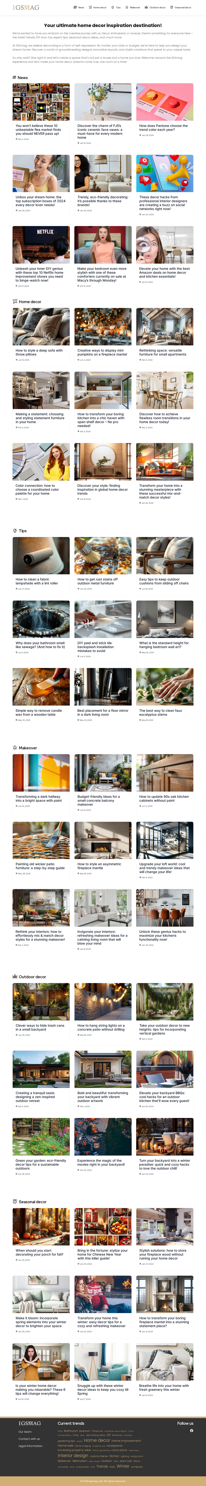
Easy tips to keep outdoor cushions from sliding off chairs (164, 581)
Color (131, 1431)
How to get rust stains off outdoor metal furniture (98, 581)
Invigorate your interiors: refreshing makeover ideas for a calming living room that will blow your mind (102, 937)
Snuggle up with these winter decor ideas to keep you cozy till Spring (102, 1389)
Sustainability (82, 1467)
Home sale (65, 1446)
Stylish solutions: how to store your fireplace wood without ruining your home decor (162, 1254)
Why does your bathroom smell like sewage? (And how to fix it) (40, 645)
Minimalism (80, 1461)
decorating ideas (95, 1435)
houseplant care (98, 1446)
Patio (116, 1461)
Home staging (83, 1445)
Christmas (97, 1431)
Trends (102, 1466)
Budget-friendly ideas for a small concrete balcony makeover (99, 800)
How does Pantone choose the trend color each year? (163, 128)
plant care (126, 1461)
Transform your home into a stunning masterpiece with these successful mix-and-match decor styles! (160, 491)
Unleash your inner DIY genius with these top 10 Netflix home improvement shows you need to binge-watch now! (39, 274)
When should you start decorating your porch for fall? (39, 1252)
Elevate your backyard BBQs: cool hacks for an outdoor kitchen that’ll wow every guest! (164, 1097)
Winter (123, 1466)
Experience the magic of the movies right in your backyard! (101, 1162)
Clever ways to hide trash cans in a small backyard (40, 1027)
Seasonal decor (182, 7)
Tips (118, 7)
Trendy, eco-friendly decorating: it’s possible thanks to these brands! (103, 201)
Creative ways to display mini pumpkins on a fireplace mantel (102, 352)
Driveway (117, 1435)
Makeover (135, 7)
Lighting (125, 1456)
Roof (72, 1467)
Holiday (79, 1441)
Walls (112, 1466)
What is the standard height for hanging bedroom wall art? (164, 645)
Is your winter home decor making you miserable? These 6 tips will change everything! (40, 1389)
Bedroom (84, 1431)
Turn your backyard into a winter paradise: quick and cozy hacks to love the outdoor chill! (164, 1164)
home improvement (126, 1441)
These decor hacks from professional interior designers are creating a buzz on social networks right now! (163, 203)
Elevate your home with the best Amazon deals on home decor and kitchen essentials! (164, 272)
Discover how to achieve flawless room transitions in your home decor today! (164, 418)
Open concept (94, 1461)
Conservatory (64, 1435)
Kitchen (114, 1456)
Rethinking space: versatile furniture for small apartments (162, 352)
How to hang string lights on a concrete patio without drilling (101, 1027)
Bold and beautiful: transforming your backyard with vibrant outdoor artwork (103, 1097)
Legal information (30, 1446)
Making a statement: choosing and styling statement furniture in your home (40, 418)
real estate (63, 1467)
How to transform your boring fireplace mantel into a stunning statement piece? (164, 1322)
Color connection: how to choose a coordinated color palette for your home (37, 489)
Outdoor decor (157, 7)
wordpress (137, 1466)
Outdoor (106, 1461)
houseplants (115, 1446)
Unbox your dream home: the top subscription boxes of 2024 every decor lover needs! (40, 201)
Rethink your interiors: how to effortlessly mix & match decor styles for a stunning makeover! (40, 935)
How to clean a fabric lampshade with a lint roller (37, 581)
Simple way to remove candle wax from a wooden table (39, 712)
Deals (82, 1435)
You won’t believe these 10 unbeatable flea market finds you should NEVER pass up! (38, 130)
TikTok (92, 1467)
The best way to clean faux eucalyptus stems (160, 712)
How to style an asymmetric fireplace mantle (99, 866)
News (81, 7)
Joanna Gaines (99, 1456)
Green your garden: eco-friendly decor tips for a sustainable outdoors (41, 1164)
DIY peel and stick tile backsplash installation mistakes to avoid (96, 647)
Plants (137, 1461)
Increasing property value (74, 1450)
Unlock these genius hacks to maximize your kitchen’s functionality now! (162, 935)
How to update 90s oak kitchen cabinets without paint (164, 798)
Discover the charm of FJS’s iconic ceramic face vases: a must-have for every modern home (100, 131)
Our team (25, 1432)
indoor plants (119, 1450)
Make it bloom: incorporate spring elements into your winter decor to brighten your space (41, 1322)
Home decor (99, 7)
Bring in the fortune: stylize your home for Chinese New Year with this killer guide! (103, 1254)
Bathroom (71, 1431)
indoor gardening (101, 1450)
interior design (73, 1455)
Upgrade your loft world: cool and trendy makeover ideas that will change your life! (164, 868)
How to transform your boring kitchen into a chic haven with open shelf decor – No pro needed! (101, 420)
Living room (137, 1456)
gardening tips (66, 1441)
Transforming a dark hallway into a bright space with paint (39, 798)
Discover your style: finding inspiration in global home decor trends (102, 489)
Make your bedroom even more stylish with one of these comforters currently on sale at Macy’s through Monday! (102, 274)
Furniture (128, 1435)
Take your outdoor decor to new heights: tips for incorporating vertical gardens (164, 1029)
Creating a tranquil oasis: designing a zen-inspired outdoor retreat (35, 1097)
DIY (109, 1435)
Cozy (76, 1435)
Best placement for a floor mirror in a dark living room (102, 712)
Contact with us (29, 1439)
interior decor (134, 1450)
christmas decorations (116, 1431)
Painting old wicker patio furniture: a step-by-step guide (40, 866)
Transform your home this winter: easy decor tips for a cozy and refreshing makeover (101, 1322)
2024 (60, 1431)
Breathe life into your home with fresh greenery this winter (164, 1388)
